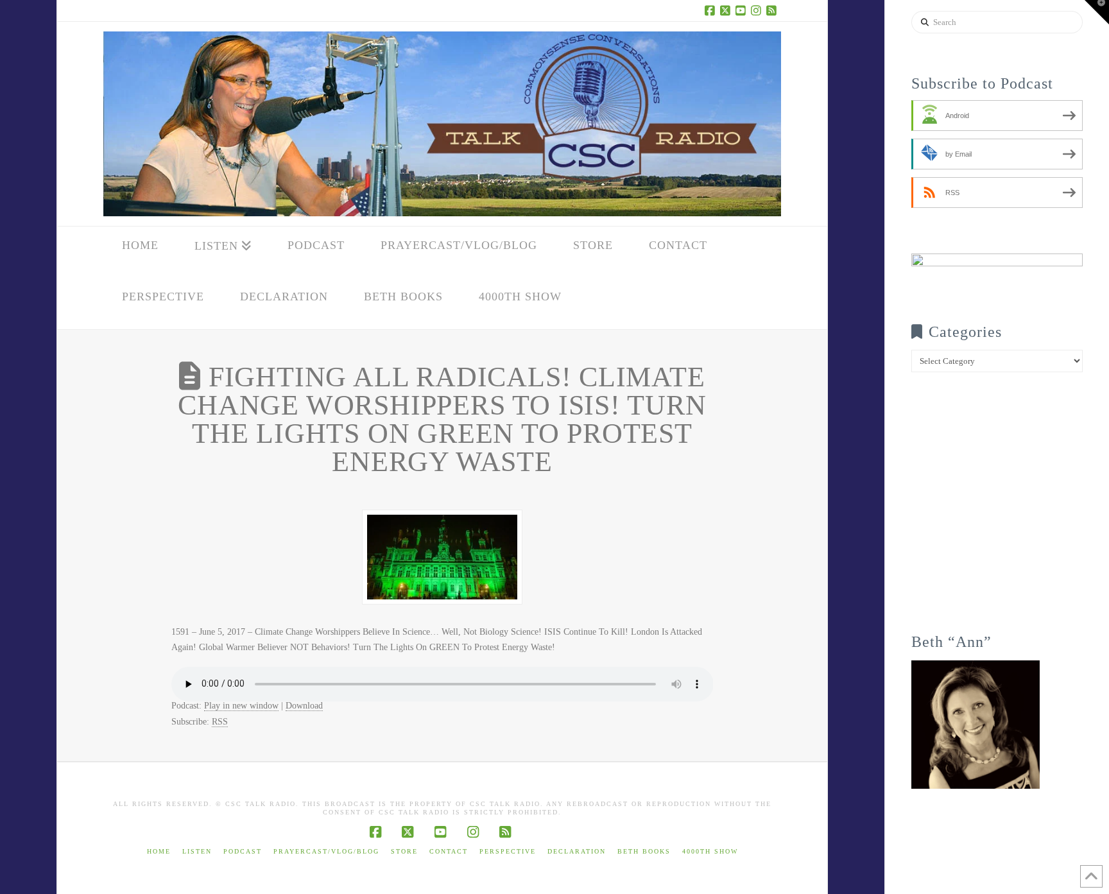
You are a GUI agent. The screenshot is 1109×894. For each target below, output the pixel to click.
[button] (1097, 12)
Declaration (576, 851)
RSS (220, 721)
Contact (448, 851)
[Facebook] (711, 10)
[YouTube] (742, 10)
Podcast (242, 851)
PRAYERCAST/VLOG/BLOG (326, 851)
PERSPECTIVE (507, 851)
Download (304, 705)
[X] (727, 10)
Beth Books (644, 851)
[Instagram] (758, 10)
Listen (197, 851)
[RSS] (773, 10)
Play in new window (241, 705)
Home (159, 851)
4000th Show (710, 851)
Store (404, 851)
